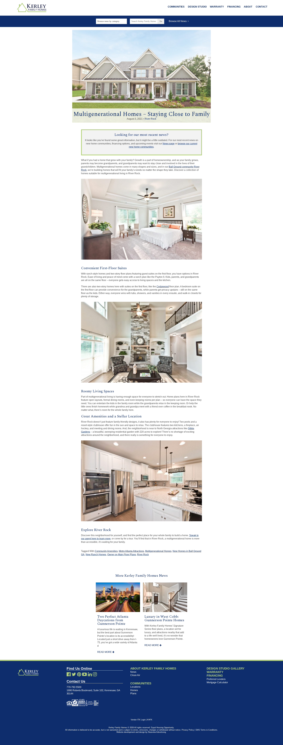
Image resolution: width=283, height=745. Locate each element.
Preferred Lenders (216, 679)
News (133, 672)
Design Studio (197, 6)
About (248, 6)
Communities (176, 6)
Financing (234, 6)
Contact (261, 6)
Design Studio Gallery (225, 668)
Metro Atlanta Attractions (131, 551)
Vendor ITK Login (138, 720)
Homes (134, 690)
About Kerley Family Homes (153, 668)
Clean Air (135, 675)
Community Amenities (106, 551)
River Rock (150, 119)
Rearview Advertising (157, 732)
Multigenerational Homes (158, 551)
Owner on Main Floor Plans (121, 554)
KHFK (149, 720)
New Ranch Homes (96, 554)
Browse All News (178, 21)
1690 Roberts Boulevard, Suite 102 (85, 690)
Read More (104, 652)
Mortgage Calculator (217, 682)
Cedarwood (163, 286)
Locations (135, 687)
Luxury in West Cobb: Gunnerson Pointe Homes (164, 618)
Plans (133, 693)
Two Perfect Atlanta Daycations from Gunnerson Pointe (112, 620)
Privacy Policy (188, 730)
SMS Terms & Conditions (206, 730)
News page (169, 143)
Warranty (217, 6)
